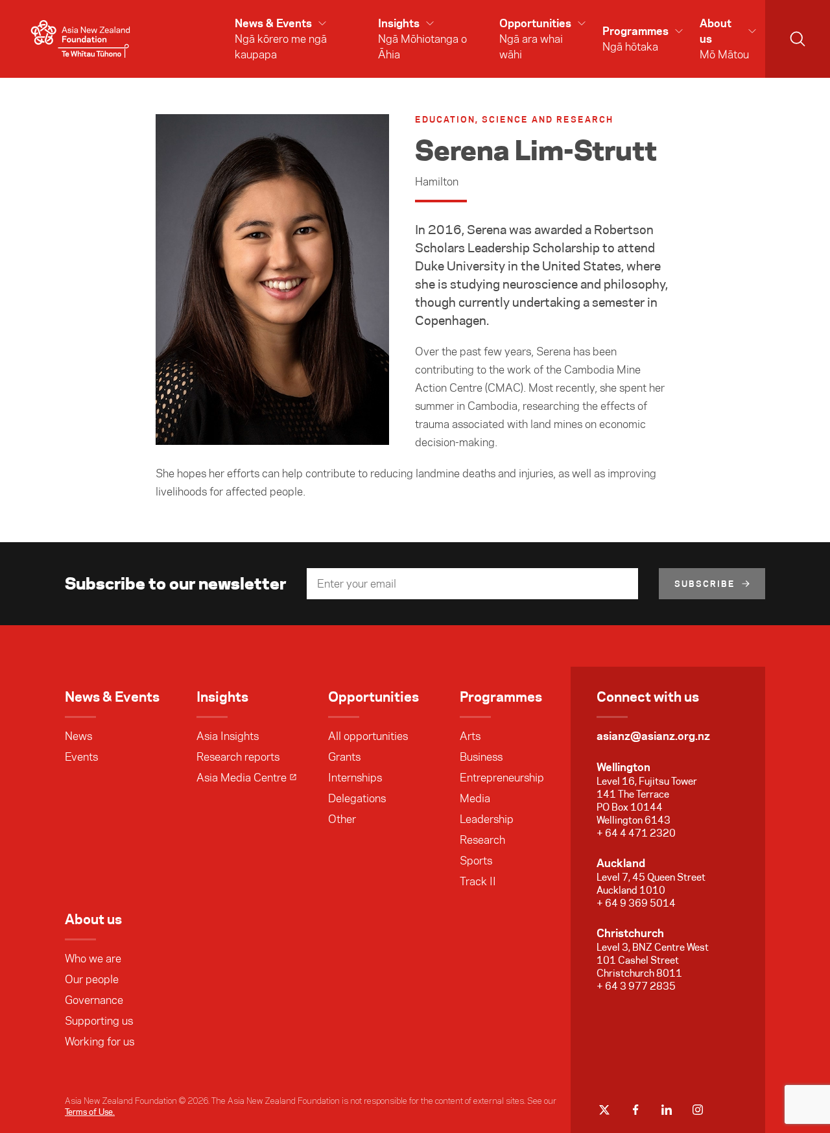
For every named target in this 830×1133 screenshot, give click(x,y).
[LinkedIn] (666, 1109)
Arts (470, 736)
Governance (94, 1000)
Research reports (237, 757)
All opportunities (368, 736)
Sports (476, 860)
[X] (604, 1109)
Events (81, 757)
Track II (478, 881)
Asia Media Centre (241, 777)
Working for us (99, 1041)
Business (481, 757)
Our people (92, 979)
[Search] (797, 38)
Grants (344, 757)
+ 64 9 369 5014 (636, 903)
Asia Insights (227, 736)
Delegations (357, 798)
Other (342, 819)
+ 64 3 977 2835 (636, 986)
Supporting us (99, 1021)
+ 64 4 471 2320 (636, 833)
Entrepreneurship (502, 777)
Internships (355, 777)
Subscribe (704, 584)
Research (482, 840)
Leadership (487, 819)
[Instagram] (698, 1109)
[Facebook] (635, 1109)
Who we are (93, 958)
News (78, 736)
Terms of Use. (90, 1111)
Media (475, 798)
